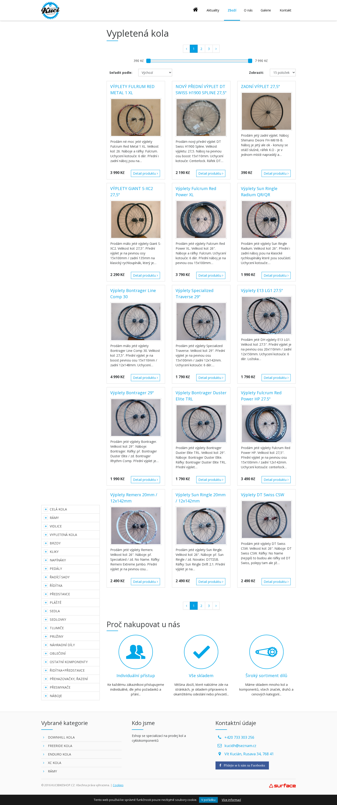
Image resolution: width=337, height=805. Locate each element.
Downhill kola (61, 737)
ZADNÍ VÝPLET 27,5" (260, 86)
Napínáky (58, 560)
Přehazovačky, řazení (69, 679)
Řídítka (56, 585)
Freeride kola (60, 746)
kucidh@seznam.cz (240, 745)
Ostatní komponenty (69, 662)
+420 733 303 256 (239, 737)
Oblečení (58, 653)
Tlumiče (57, 628)
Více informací (231, 800)
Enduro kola (59, 754)
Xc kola (54, 763)
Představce (60, 594)
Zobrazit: (256, 72)
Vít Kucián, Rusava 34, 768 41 (249, 753)
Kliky (54, 551)
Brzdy (55, 543)
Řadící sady (59, 577)
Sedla (55, 611)
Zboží (232, 10)
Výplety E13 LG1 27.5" (262, 290)
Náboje (56, 696)
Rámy (54, 518)
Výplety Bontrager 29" (132, 392)
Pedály (56, 568)
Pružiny (56, 636)
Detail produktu (145, 173)
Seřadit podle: (120, 72)
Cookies (118, 785)
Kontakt (285, 10)
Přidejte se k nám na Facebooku (244, 765)
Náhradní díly (62, 645)
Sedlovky (58, 619)
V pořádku (208, 800)
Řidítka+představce (67, 670)
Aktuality (213, 10)
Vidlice (56, 526)
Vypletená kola (63, 534)
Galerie (266, 10)
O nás (248, 10)
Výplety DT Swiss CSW (262, 494)
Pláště (55, 602)
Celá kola (58, 509)
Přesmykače (60, 687)
